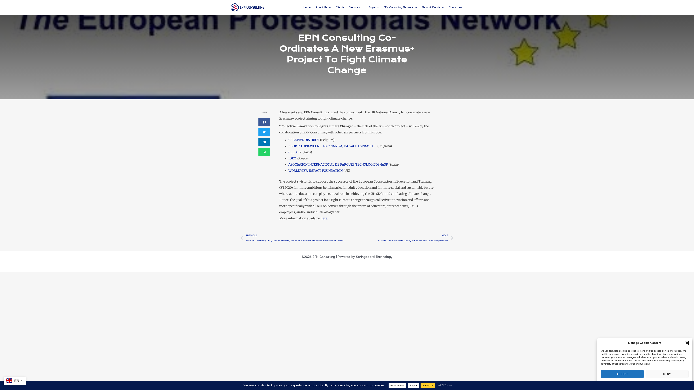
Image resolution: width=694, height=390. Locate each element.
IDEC (292, 158)
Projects (374, 7)
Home (307, 7)
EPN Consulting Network (398, 7)
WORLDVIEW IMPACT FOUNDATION (315, 171)
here (324, 218)
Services (354, 7)
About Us (321, 7)
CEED (292, 152)
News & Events (431, 7)
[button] (687, 343)
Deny (667, 374)
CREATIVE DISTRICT (303, 140)
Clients (340, 7)
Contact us (455, 7)
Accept (622, 374)
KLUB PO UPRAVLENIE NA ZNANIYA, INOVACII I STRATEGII (332, 146)
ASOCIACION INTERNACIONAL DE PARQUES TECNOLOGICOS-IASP (338, 164)
